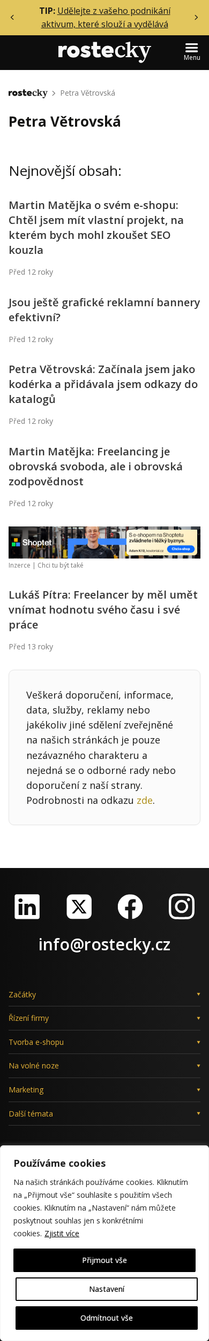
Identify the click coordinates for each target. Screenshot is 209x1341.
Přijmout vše (104, 1260)
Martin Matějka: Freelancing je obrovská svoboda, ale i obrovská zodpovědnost (96, 466)
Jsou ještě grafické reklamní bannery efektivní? (104, 309)
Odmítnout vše (106, 1318)
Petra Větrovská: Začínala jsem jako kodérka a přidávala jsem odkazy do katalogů (103, 384)
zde (145, 800)
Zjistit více (61, 1233)
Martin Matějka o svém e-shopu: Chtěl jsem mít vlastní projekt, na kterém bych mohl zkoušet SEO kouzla (96, 227)
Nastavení (106, 1289)
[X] (79, 906)
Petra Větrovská (87, 93)
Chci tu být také (61, 565)
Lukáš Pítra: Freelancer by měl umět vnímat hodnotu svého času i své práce (103, 609)
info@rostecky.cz (104, 944)
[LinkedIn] (27, 906)
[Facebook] (130, 906)
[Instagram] (182, 906)
